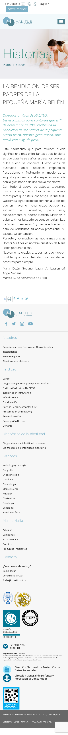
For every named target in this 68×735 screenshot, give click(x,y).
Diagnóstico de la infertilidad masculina (24, 447)
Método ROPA (10, 397)
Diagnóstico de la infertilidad (24, 434)
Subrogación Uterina (14, 421)
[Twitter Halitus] (14, 324)
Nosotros (10, 338)
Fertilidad (9, 369)
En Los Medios (10, 539)
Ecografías (8, 470)
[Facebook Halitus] (6, 324)
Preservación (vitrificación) (17, 411)
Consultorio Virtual (13, 575)
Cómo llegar (9, 570)
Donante (7, 425)
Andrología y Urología (14, 465)
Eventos (7, 544)
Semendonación (12, 416)
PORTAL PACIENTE (17, 9)
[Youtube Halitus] (30, 324)
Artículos (7, 530)
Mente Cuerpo (10, 488)
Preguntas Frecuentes (15, 548)
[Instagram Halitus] (22, 324)
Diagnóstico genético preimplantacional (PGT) (27, 383)
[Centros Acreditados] (8, 597)
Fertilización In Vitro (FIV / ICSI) (19, 388)
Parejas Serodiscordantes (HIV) (20, 406)
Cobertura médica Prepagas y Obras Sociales (28, 347)
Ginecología (9, 484)
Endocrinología (11, 474)
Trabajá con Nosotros (14, 580)
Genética (8, 479)
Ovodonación (10, 402)
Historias (19, 65)
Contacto (10, 557)
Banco (6, 378)
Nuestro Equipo (11, 356)
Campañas (9, 534)
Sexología (8, 507)
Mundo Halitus (13, 521)
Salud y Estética (11, 512)
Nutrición (8, 493)
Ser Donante (12, 3)
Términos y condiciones (16, 361)
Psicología (8, 503)
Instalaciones (10, 351)
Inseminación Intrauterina (17, 392)
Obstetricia (9, 498)
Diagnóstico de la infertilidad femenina (24, 443)
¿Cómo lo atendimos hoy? (17, 566)
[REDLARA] (22, 597)
